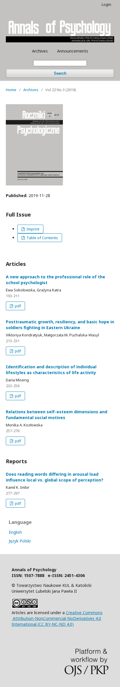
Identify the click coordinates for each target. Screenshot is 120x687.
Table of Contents (42, 237)
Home (11, 89)
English (15, 532)
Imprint (32, 229)
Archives (40, 51)
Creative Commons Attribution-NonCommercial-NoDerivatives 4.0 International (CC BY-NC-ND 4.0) (57, 618)
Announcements (72, 51)
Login (106, 4)
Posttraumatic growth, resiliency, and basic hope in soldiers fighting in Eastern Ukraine (60, 324)
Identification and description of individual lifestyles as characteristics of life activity (51, 369)
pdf (17, 306)
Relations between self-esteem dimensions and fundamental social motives (56, 414)
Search (60, 73)
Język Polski (20, 541)
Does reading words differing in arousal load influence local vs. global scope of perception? (54, 477)
